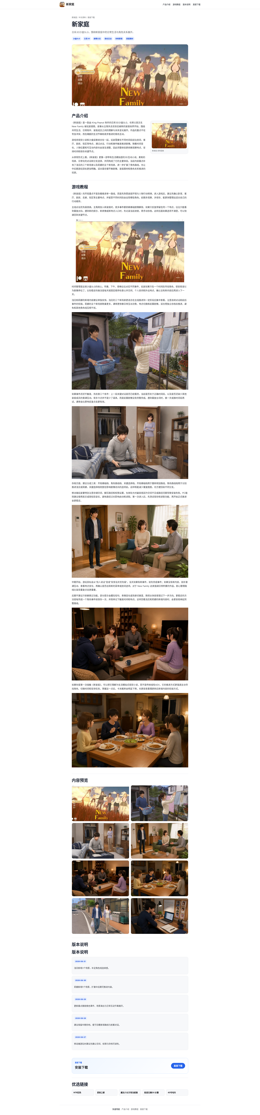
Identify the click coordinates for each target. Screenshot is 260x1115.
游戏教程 (176, 4)
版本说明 (186, 4)
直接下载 (196, 4)
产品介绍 (166, 4)
